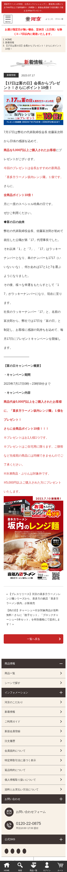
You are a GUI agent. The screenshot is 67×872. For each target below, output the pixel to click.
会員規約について (15, 750)
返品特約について (15, 769)
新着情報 (9, 42)
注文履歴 (10, 740)
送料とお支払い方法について (22, 789)
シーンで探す (12, 682)
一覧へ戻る (33, 638)
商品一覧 (10, 673)
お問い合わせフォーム (31, 812)
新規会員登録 (12, 731)
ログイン (47, 870)
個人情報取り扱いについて (20, 779)
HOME (8, 39)
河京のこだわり (14, 702)
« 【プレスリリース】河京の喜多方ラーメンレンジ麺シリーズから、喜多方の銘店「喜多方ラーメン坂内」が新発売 (33, 599)
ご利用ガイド (12, 721)
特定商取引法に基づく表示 (20, 760)
